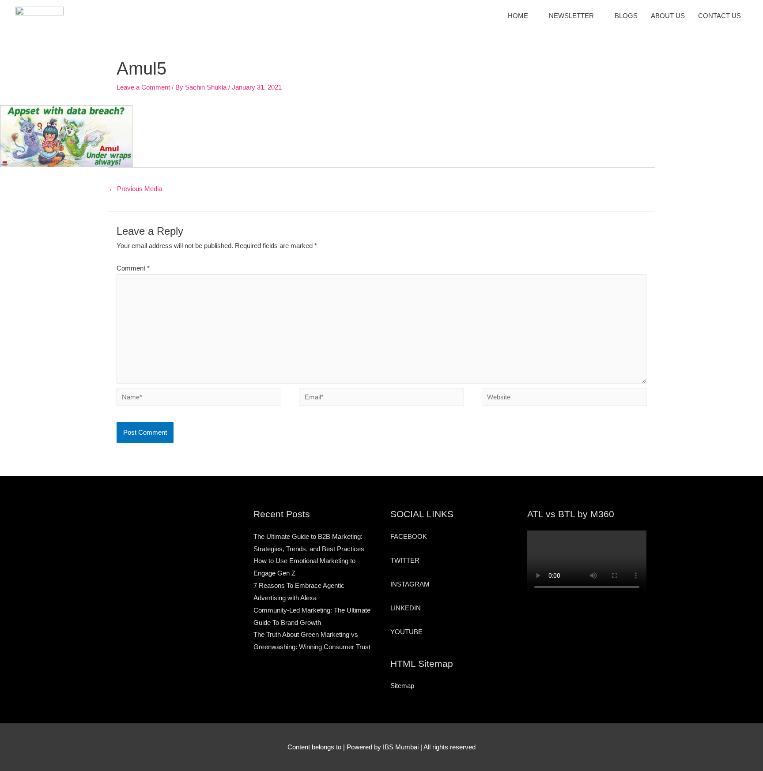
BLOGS (626, 15)
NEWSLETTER (571, 15)
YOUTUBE (406, 632)
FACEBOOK (408, 536)
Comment (133, 268)
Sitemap (402, 685)
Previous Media (135, 188)
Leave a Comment (143, 87)
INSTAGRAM (410, 584)
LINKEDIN (405, 608)
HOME (518, 15)
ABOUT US (668, 15)
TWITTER (404, 560)
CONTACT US (719, 15)
